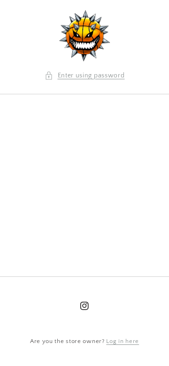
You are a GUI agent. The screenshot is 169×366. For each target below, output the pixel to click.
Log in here (122, 341)
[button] (85, 75)
